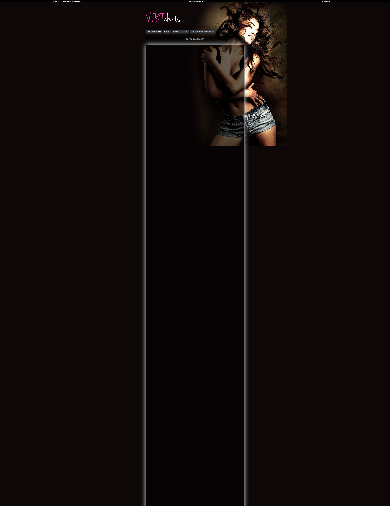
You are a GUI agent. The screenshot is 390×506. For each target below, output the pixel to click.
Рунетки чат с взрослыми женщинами (66, 1)
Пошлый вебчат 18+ (196, 1)
